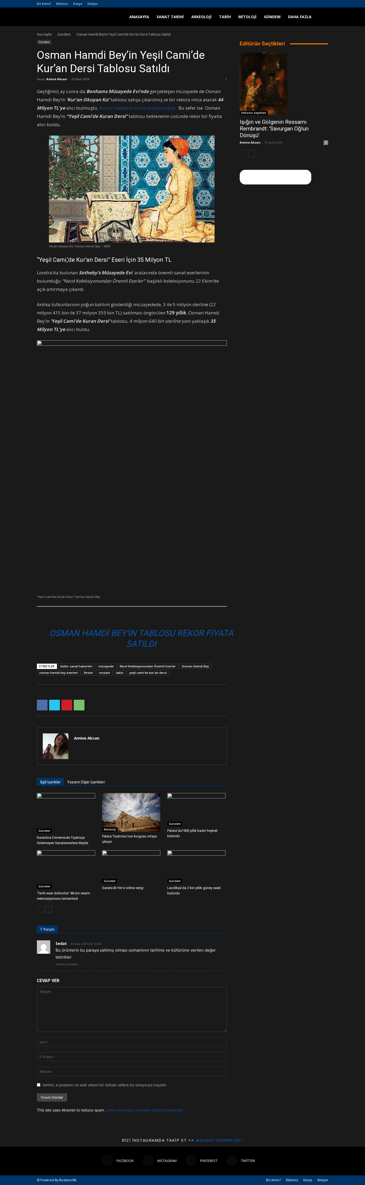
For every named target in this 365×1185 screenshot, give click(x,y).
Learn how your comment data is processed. (145, 1110)
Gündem (272, 16)
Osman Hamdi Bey (195, 666)
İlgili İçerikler (50, 782)
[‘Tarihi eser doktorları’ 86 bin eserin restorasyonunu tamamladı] (66, 869)
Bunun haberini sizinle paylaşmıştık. (138, 108)
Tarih (225, 16)
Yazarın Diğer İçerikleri (86, 782)
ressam (104, 673)
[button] (321, 17)
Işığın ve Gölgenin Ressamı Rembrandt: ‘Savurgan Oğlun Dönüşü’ (274, 128)
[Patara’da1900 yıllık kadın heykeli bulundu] (197, 809)
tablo (119, 673)
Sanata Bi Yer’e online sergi (122, 888)
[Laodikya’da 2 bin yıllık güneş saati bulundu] (197, 866)
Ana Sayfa (44, 34)
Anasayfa (139, 16)
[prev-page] (40, 909)
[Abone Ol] (275, 177)
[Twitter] (324, 3)
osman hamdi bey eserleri (58, 673)
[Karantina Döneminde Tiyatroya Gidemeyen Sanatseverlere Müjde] (66, 813)
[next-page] (48, 909)
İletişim (92, 4)
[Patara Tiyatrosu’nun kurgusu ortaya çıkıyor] (132, 812)
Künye (77, 4)
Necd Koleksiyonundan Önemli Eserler (148, 666)
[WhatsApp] (79, 705)
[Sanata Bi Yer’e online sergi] (132, 866)
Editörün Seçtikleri (253, 113)
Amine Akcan (56, 79)
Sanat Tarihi (170, 16)
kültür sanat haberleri (76, 666)
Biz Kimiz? (44, 4)
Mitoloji (247, 16)
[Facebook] (298, 3)
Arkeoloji (201, 16)
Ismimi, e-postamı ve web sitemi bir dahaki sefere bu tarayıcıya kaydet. (104, 1085)
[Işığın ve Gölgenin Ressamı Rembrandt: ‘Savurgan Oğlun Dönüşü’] (284, 83)
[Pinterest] (315, 3)
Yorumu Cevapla (67, 964)
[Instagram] (306, 3)
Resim (88, 673)
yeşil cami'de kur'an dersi (148, 673)
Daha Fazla (300, 16)
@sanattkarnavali (219, 1140)
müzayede (106, 666)
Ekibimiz (62, 4)
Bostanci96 (67, 1180)
